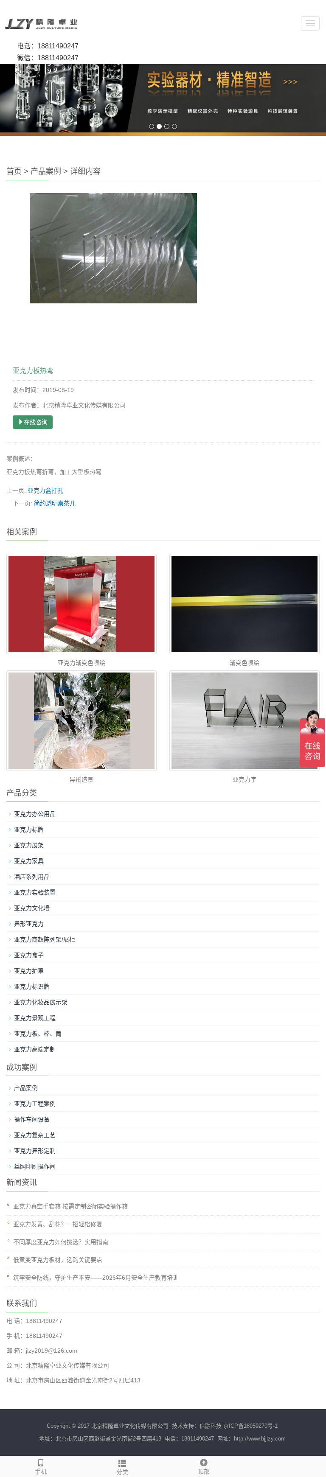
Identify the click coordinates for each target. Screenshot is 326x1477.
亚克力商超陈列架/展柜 (44, 939)
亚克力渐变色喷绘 (81, 662)
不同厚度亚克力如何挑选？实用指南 (60, 1242)
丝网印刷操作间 (35, 1166)
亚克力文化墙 (32, 908)
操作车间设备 (32, 1119)
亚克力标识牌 (32, 986)
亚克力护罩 (29, 970)
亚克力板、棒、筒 (38, 1033)
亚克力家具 (29, 861)
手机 (41, 1471)
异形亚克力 (29, 923)
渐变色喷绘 (244, 662)
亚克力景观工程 (35, 1018)
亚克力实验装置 (35, 892)
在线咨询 (36, 422)
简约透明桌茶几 (55, 503)
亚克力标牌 (29, 829)
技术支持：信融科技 (196, 1426)
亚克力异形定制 (35, 1150)
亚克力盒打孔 (45, 490)
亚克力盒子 (29, 955)
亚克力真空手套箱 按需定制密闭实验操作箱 (70, 1206)
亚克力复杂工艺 (35, 1135)
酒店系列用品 (32, 876)
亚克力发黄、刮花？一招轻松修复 (57, 1224)
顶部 (204, 1471)
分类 (122, 1472)
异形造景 (81, 779)
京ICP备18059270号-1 (250, 1426)
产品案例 (46, 171)
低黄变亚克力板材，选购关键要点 (57, 1259)
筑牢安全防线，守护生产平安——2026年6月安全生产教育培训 (96, 1277)
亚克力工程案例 (35, 1103)
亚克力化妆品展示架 (40, 1002)
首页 (14, 171)
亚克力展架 (29, 845)
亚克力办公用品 (35, 813)
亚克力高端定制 (35, 1049)
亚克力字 (244, 779)
